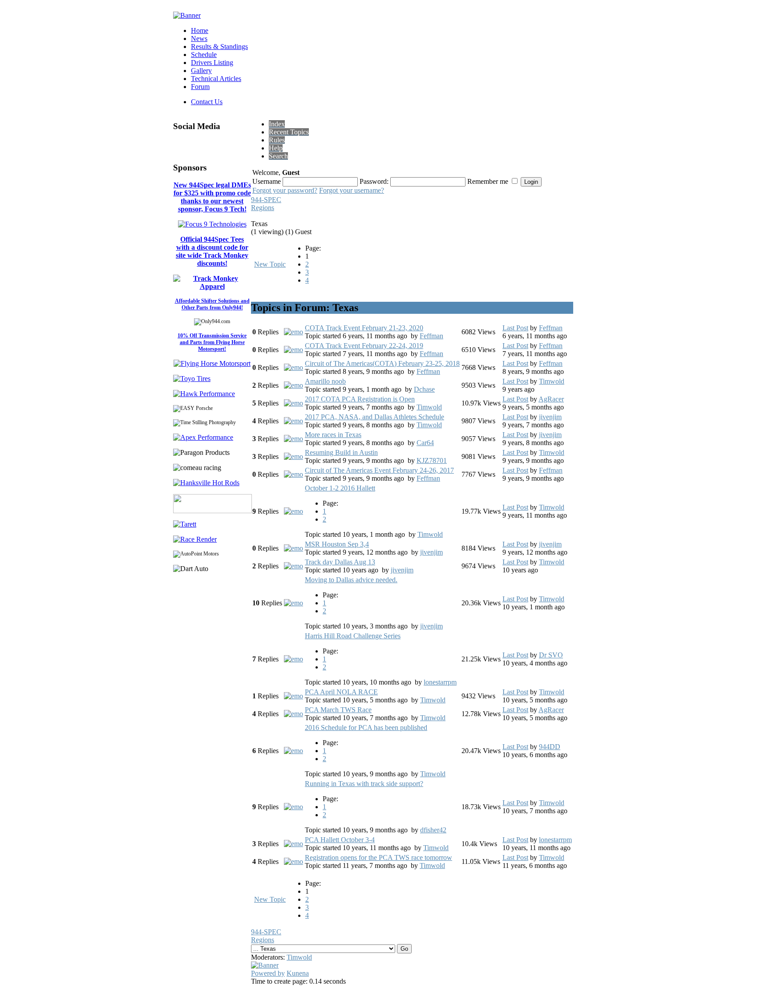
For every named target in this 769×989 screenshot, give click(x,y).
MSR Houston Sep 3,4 (337, 544)
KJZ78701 (432, 460)
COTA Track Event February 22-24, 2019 (364, 345)
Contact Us (207, 101)
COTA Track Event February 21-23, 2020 (364, 328)
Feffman (431, 336)
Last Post (515, 328)
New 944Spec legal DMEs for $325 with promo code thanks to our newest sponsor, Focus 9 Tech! (212, 197)
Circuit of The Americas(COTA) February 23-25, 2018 (382, 363)
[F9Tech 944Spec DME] (212, 224)
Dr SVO (551, 655)
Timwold (551, 381)
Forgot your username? (351, 190)
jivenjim (550, 417)
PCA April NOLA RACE (341, 692)
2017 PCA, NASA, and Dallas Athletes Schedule (374, 417)
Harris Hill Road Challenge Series (353, 636)
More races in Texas (333, 434)
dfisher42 (433, 830)
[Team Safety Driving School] (212, 511)
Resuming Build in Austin (341, 452)
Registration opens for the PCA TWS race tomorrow (378, 857)
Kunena (298, 973)
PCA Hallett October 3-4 (340, 839)
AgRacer (551, 399)
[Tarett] (184, 524)
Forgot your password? (284, 190)
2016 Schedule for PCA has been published (366, 727)
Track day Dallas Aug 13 (340, 562)
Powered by (268, 973)
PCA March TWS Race (338, 709)
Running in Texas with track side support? (364, 783)
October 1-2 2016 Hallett (340, 488)
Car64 (425, 442)
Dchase (424, 389)
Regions (262, 207)
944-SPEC (266, 199)
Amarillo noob (325, 381)
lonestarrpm (440, 682)
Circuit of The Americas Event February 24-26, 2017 (379, 470)
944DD (549, 746)
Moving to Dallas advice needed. (351, 580)
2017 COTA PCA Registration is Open (360, 399)
